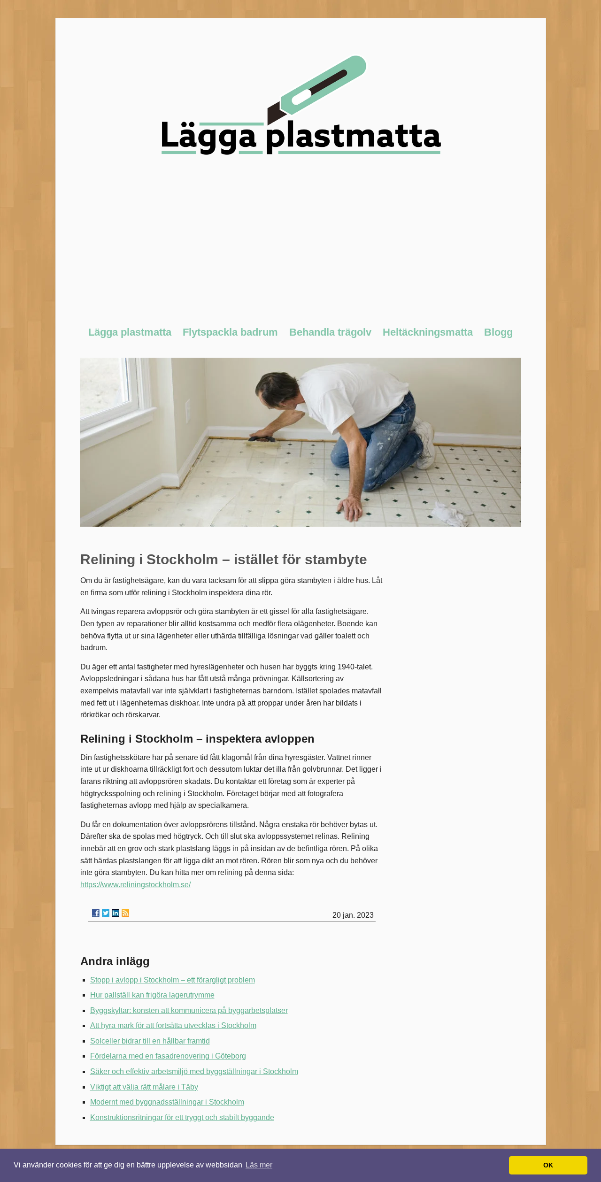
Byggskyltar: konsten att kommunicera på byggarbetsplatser (189, 1010)
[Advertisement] (301, 246)
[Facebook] (96, 913)
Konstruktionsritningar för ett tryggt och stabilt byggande (182, 1117)
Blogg (498, 332)
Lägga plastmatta (129, 332)
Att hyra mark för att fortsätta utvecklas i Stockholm (173, 1025)
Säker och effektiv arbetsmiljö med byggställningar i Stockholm (194, 1071)
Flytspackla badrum (230, 332)
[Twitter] (105, 913)
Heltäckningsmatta (428, 332)
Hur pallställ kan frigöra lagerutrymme (152, 995)
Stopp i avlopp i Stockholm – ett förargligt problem (172, 980)
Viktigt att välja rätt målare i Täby (144, 1087)
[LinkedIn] (115, 913)
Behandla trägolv (330, 332)
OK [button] (548, 1165)
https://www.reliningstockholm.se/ (135, 885)
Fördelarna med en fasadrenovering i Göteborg (168, 1056)
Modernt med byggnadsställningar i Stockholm (167, 1102)
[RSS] (125, 913)
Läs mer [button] (259, 1165)
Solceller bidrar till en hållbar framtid (150, 1041)
